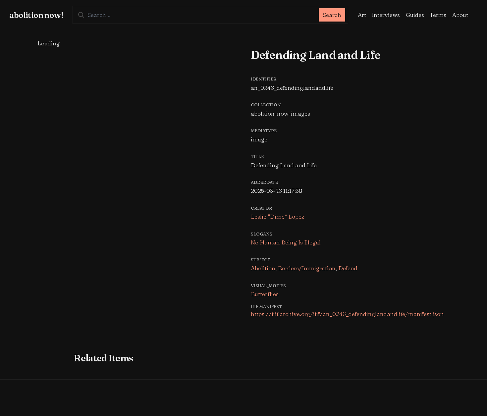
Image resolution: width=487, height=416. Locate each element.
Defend (347, 268)
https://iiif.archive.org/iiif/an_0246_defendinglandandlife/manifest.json (347, 313)
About (460, 14)
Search (332, 14)
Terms (438, 14)
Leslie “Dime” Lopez (277, 216)
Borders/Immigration (307, 268)
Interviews (386, 14)
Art (362, 14)
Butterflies (265, 293)
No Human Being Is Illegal (286, 242)
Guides (415, 14)
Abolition (263, 268)
